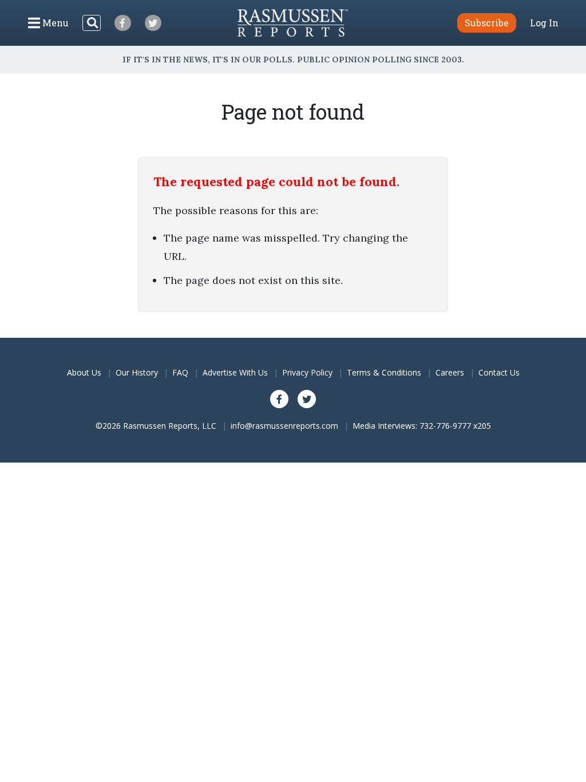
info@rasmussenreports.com (284, 425)
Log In (544, 22)
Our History (137, 372)
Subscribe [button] (487, 23)
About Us (84, 372)
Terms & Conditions (384, 372)
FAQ (180, 372)
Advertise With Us (235, 372)
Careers (449, 372)
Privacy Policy (307, 372)
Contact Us (499, 372)
